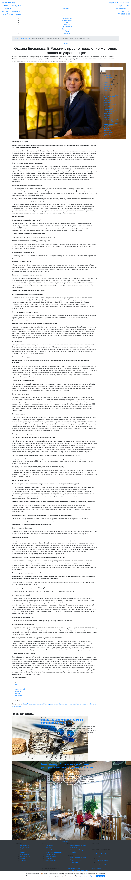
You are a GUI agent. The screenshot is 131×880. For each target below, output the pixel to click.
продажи (107, 115)
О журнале (49, 845)
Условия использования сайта (77, 870)
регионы (107, 128)
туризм (107, 103)
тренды (107, 100)
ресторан (108, 132)
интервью (18, 695)
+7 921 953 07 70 (105, 864)
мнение (17, 693)
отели (106, 98)
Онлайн (73, 852)
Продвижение (67, 20)
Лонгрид (65, 43)
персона (18, 691)
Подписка (48, 858)
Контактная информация (53, 852)
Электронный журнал (78, 850)
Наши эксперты (50, 856)
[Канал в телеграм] (92, 846)
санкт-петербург (21, 689)
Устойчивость (67, 29)
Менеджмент (67, 18)
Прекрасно (100, 876)
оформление (109, 130)
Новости (48, 848)
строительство (110, 111)
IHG (16, 685)
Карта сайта (49, 850)
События (67, 33)
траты (106, 126)
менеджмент (109, 109)
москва (17, 687)
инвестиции (109, 113)
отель (106, 107)
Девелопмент (67, 27)
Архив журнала (50, 860)
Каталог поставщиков (78, 845)
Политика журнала (73, 868)
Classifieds (74, 862)
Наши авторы (50, 854)
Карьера (67, 24)
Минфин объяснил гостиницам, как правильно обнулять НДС (62, 721)
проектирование (110, 124)
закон (106, 117)
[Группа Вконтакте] (93, 846)
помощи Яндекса (89, 876)
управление (108, 122)
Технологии (67, 22)
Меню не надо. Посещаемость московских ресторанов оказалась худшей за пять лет (67, 766)
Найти (103, 71)
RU (119, 14)
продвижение (109, 105)
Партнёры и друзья (77, 860)
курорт (107, 135)
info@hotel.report (102, 860)
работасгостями (110, 96)
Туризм (67, 31)
